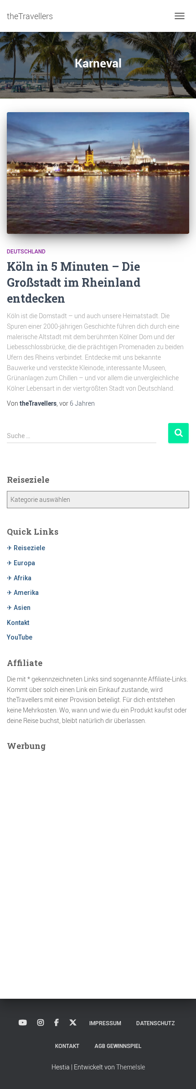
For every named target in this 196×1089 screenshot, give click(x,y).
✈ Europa (21, 563)
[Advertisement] (98, 855)
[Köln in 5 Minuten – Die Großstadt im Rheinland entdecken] (98, 173)
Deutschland (26, 251)
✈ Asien (19, 607)
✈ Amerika (23, 592)
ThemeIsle (130, 1067)
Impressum (105, 1023)
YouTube (19, 637)
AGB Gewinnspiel (117, 1046)
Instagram (40, 1022)
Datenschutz (155, 1023)
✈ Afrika (19, 578)
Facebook (56, 1022)
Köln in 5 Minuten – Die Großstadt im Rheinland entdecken (73, 282)
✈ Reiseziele (26, 548)
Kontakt (18, 622)
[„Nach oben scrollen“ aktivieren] (178, 1070)
